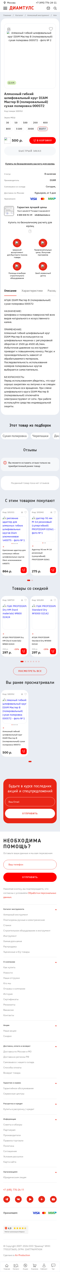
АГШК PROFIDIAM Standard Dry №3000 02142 (41, 640)
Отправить (30, 877)
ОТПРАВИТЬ (30, 813)
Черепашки (40, 436)
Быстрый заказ (30, 150)
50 (16, 122)
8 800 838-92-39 (24, 215)
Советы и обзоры (12, 1124)
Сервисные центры (13, 1093)
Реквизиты (9, 1004)
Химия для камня (12, 941)
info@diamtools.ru (42, 215)
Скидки (7, 1036)
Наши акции (9, 1030)
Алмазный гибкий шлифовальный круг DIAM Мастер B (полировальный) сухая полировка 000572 (13, 738)
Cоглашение (10, 1151)
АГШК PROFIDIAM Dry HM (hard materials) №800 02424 (13, 640)
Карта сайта (9, 1161)
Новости (8, 972)
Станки (7, 925)
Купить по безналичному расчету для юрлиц (30, 163)
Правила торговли (13, 1140)
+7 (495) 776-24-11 (46, 2)
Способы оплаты (12, 1067)
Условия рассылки (13, 1156)
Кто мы (7, 983)
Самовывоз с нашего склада (18, 1062)
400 (45, 122)
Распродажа (9, 946)
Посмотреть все (30, 671)
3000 (31, 128)
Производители (12, 1135)
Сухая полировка (15, 436)
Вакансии (8, 1009)
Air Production (22, 1255)
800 (8, 128)
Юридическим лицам (14, 1177)
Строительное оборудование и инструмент (26, 930)
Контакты (8, 1015)
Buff (42, 128)
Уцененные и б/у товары (16, 951)
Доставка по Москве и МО (17, 1051)
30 (7, 122)
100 (25, 122)
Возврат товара (11, 1072)
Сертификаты (10, 999)
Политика (8, 1145)
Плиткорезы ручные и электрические (24, 919)
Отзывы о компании (14, 988)
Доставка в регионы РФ (16, 1056)
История (7, 993)
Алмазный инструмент (15, 914)
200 (35, 122)
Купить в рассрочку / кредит (18, 1109)
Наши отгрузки (11, 978)
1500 (19, 128)
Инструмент (10, 935)
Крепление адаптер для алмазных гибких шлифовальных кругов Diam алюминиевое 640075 (14, 557)
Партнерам (9, 1129)
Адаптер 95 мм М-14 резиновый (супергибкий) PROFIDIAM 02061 (42, 554)
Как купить (9, 967)
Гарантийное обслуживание (18, 1088)
